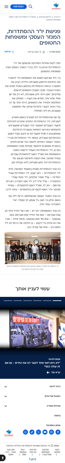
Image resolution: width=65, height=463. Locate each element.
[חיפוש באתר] (30, 7)
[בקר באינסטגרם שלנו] (51, 432)
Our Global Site (23, 452)
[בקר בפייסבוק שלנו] (57, 432)
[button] (9, 52)
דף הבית (57, 17)
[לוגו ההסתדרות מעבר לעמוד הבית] (56, 6)
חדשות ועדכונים (45, 17)
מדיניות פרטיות (33, 451)
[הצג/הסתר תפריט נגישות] (3, 457)
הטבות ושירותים (52, 396)
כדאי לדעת (55, 387)
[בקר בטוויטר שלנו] (38, 432)
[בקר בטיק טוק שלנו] (31, 432)
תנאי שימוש (57, 451)
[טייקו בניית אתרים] (32, 459)
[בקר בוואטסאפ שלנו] (25, 432)
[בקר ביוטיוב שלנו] (44, 432)
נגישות (57, 416)
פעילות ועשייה (53, 406)
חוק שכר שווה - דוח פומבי (11, 452)
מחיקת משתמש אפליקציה (47, 452)
